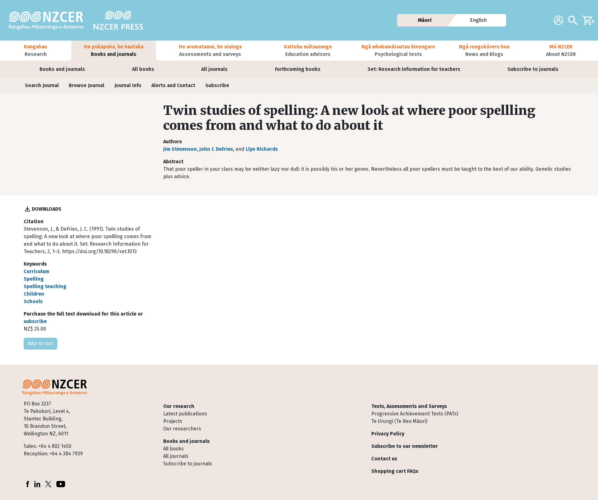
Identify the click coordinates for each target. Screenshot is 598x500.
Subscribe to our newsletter (404, 446)
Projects (172, 421)
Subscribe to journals (532, 69)
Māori (424, 20)
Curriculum (36, 271)
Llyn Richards (262, 149)
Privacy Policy (387, 434)
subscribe (35, 321)
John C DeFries (216, 149)
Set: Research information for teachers (414, 69)
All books (143, 69)
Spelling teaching (45, 286)
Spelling (34, 279)
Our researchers (182, 429)
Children (34, 294)
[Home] (48, 20)
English (478, 20)
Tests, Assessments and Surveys (409, 406)
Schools (33, 301)
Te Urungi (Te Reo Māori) (399, 421)
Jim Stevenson (180, 149)
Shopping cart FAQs (394, 471)
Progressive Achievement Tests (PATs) (414, 414)
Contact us (384, 459)
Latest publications (185, 414)
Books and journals (62, 69)
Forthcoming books (297, 69)
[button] (35, 51)
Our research (178, 406)
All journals (214, 69)
